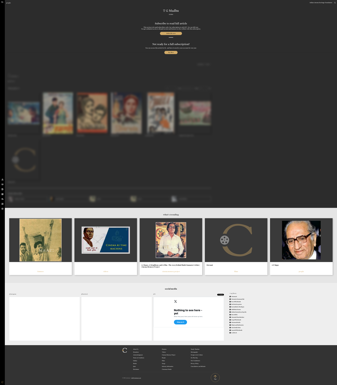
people (8, 3)
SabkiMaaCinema (236, 309)
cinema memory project (171, 271)
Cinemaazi (234, 296)
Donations (136, 352)
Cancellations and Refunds (198, 366)
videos (105, 271)
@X (154, 294)
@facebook (84, 294)
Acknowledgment (138, 355)
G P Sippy (275, 265)
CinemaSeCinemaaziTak (237, 299)
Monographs (194, 352)
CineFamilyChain (236, 327)
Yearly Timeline (195, 349)
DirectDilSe (234, 314)
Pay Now (171, 52)
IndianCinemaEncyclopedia (238, 312)
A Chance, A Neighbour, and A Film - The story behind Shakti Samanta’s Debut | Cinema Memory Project (170, 266)
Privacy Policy (195, 363)
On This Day (194, 358)
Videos (164, 352)
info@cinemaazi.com (136, 378)
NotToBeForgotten (236, 304)
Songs (163, 363)
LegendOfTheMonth (236, 330)
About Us (135, 349)
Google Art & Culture (197, 355)
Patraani (210, 265)
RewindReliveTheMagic (237, 306)
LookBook (234, 332)
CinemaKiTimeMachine (237, 317)
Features (164, 349)
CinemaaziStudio (235, 322)
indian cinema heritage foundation (321, 3)
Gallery (135, 360)
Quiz (134, 366)
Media (135, 363)
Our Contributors (195, 360)
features (40, 271)
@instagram (12, 294)
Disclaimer (136, 369)
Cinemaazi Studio (167, 369)
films (236, 271)
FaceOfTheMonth (236, 301)
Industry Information (167, 366)
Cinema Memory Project (168, 355)
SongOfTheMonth (236, 319)
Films (163, 360)
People (164, 358)
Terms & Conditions (138, 358)
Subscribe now (171, 33)
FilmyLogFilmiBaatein (237, 325)
